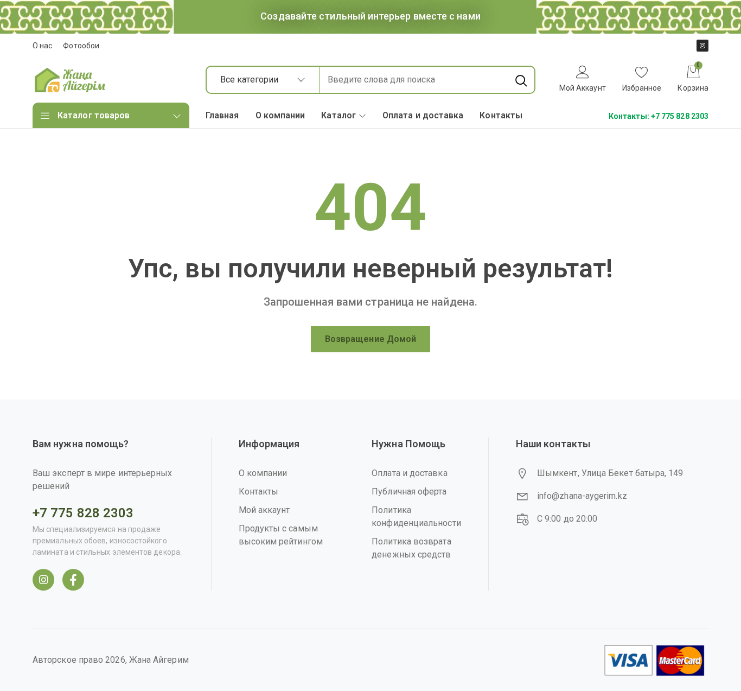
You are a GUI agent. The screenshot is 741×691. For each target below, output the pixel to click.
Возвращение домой (370, 339)
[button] (642, 80)
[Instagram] (702, 46)
